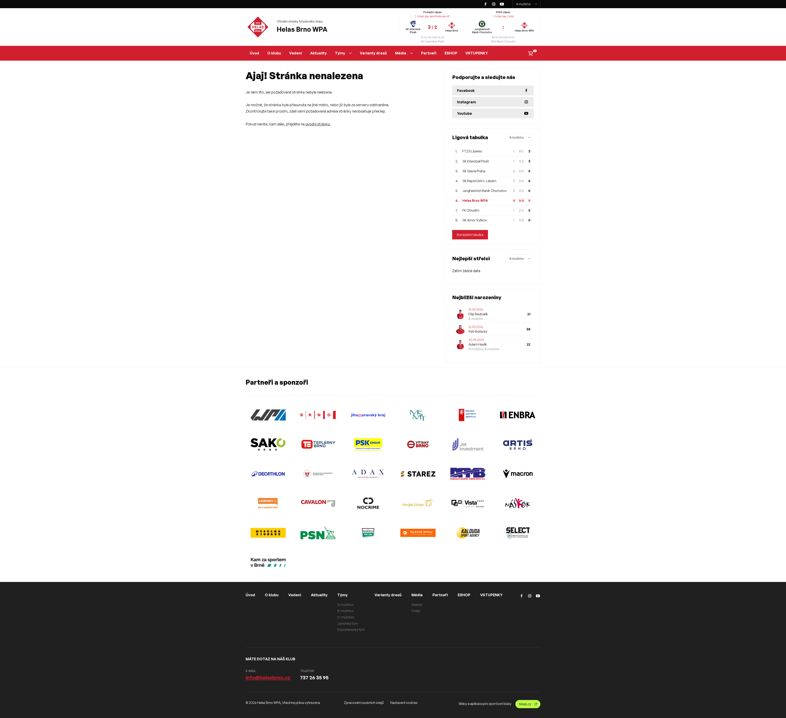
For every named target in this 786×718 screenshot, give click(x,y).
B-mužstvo (345, 611)
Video (415, 611)
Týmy (340, 53)
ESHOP (451, 53)
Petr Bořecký (478, 331)
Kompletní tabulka (470, 235)
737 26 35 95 (314, 677)
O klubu (274, 53)
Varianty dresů (373, 53)
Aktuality (318, 53)
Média (400, 53)
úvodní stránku (317, 124)
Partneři (428, 53)
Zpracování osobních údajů (364, 703)
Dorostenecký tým (351, 630)
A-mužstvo (523, 4)
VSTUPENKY (476, 53)
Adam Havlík (478, 344)
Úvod (254, 53)
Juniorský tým (347, 623)
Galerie (416, 605)
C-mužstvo (345, 617)
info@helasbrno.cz (268, 677)
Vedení (295, 53)
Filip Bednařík (478, 314)
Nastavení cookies (404, 703)
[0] (530, 53)
